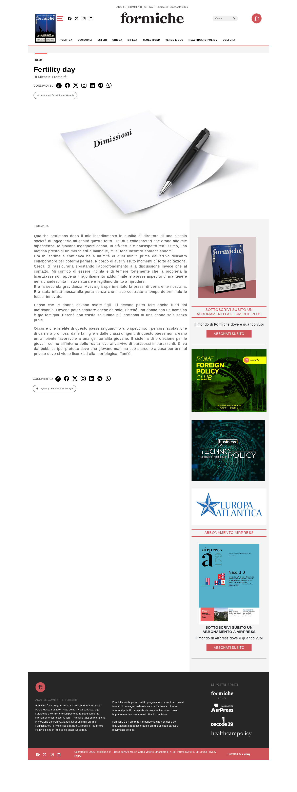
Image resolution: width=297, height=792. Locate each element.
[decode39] (233, 721)
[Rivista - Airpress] (233, 708)
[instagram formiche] (51, 755)
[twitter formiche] (44, 755)
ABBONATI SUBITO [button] (229, 333)
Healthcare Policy (203, 40)
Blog (39, 60)
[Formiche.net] (257, 18)
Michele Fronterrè (52, 77)
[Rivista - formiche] (233, 695)
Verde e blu (174, 40)
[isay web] (246, 754)
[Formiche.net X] (76, 19)
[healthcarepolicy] (233, 734)
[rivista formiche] (229, 584)
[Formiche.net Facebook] (69, 19)
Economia (85, 40)
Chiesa (117, 40)
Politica (66, 40)
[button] (61, 28)
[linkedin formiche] (58, 755)
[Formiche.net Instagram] (83, 19)
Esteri (102, 40)
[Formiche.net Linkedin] (90, 19)
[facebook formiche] (37, 755)
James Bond (151, 40)
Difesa (132, 40)
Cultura (229, 40)
